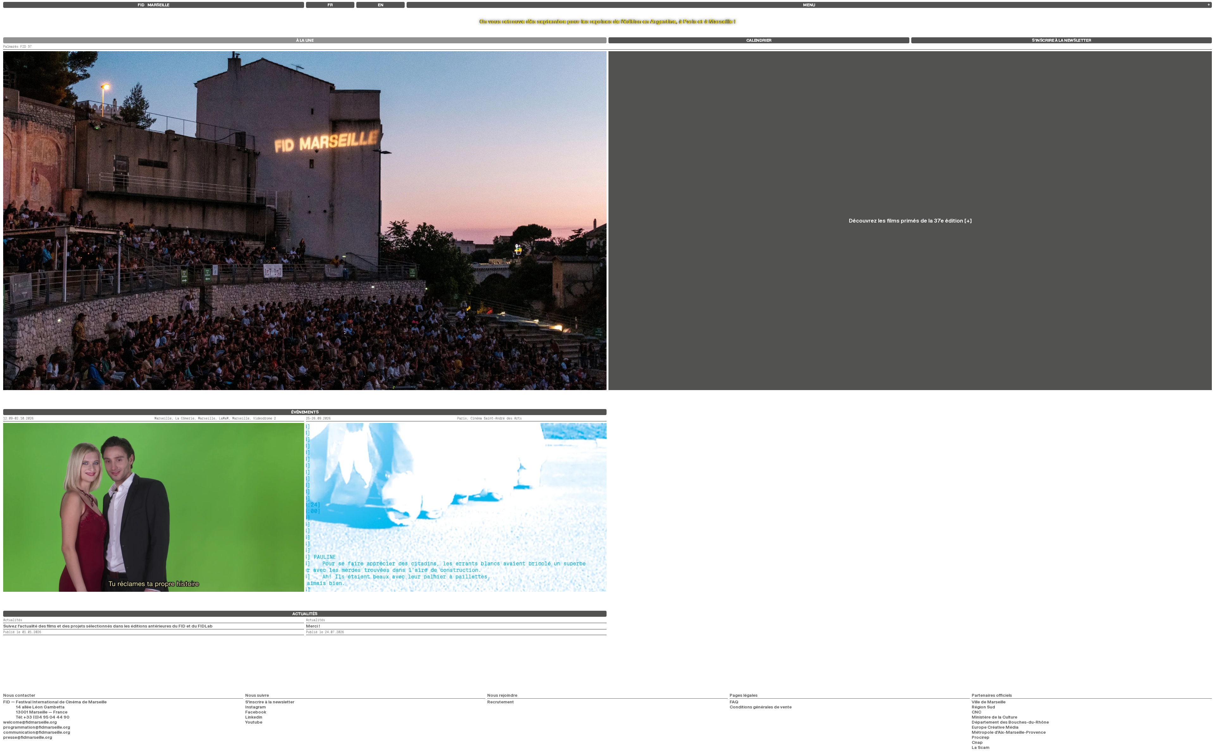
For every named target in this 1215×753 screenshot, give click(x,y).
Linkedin (253, 716)
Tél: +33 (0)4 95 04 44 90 (42, 716)
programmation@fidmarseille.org (36, 727)
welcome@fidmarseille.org (30, 722)
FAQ (734, 701)
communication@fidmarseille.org (36, 732)
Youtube (253, 722)
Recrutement (500, 701)
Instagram (255, 706)
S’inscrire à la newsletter (269, 701)
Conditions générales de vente (761, 706)
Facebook (255, 711)
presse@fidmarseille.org (27, 737)
